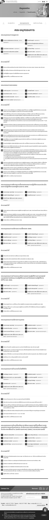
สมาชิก (39, 1)
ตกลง (45, 497)
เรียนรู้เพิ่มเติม (31, 518)
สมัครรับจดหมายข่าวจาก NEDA (35, 494)
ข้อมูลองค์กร (22, 12)
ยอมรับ (43, 515)
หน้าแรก (15, 12)
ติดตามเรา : (35, 488)
